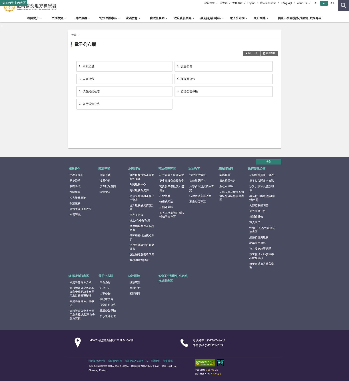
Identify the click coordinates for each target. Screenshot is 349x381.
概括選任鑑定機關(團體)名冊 (262, 198)
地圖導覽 (105, 175)
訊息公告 (184, 66)
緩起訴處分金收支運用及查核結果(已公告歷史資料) (82, 315)
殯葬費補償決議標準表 (142, 237)
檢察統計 (135, 282)
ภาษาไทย (302, 3)
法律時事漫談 (197, 175)
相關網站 (135, 293)
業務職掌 (224, 175)
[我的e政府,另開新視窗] (220, 363)
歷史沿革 (75, 180)
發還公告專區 (187, 91)
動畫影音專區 (197, 201)
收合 (268, 162)
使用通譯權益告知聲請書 (142, 247)
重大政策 (254, 222)
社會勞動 (164, 196)
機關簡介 (33, 18)
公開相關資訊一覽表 (261, 175)
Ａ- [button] (316, 3)
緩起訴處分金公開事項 (82, 303)
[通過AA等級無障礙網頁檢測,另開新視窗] (205, 363)
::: (2, 26)
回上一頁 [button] (253, 53)
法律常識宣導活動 (200, 196)
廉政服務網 (157, 18)
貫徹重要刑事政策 (80, 209)
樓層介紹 (105, 180)
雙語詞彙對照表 (139, 260)
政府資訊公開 (182, 18)
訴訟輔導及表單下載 (142, 254)
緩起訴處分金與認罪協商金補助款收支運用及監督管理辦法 (82, 292)
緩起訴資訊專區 (210, 18)
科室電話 (105, 192)
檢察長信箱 (136, 215)
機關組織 (75, 192)
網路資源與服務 (258, 237)
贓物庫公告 (186, 78)
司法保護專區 (108, 18)
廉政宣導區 (226, 186)
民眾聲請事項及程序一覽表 (142, 198)
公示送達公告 (89, 104)
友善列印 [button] (271, 53)
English (251, 3)
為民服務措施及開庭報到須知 (142, 177)
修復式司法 (166, 201)
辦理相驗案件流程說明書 (142, 228)
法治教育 (132, 18)
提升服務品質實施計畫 (142, 207)
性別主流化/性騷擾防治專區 (262, 230)
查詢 (343, 5)
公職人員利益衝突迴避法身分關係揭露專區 (231, 196)
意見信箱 (168, 361)
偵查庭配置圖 (108, 186)
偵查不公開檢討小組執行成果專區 (300, 18)
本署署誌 (75, 214)
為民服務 (81, 18)
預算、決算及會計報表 (261, 188)
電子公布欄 (237, 18)
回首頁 (223, 3)
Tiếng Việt (286, 3)
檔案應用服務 (257, 243)
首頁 (73, 35)
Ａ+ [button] (332, 3)
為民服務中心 (138, 184)
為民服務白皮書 (139, 190)
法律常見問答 (197, 180)
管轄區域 (75, 186)
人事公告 (86, 78)
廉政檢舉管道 (227, 180)
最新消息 (86, 66)
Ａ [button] (324, 3)
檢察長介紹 (76, 175)
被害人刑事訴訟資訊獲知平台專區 (171, 215)
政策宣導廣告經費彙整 (261, 265)
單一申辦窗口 (153, 361)
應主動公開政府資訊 (261, 180)
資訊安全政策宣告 (134, 361)
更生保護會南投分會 (171, 180)
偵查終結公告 (89, 91)
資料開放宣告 (115, 361)
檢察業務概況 (78, 197)
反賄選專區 (166, 207)
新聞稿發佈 (256, 216)
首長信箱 (237, 3)
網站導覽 (209, 3)
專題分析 (135, 288)
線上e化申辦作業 (140, 220)
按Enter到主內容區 (13, 2)
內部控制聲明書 (258, 205)
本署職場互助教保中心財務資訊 (261, 256)
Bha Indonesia (268, 3)
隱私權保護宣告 (97, 361)
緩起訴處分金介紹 (80, 282)
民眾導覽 (57, 18)
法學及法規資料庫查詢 (201, 188)
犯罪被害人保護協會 (171, 175)
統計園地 (260, 18)
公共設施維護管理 (260, 248)
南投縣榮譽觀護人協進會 (171, 188)
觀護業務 (75, 203)
